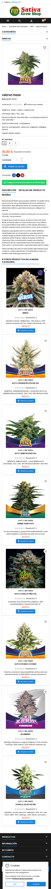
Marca (5, 99)
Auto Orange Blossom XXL (25, 383)
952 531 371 (16, 2)
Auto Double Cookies (25, 664)
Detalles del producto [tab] (32, 190)
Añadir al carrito (14, 166)
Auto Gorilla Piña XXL (25, 593)
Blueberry (25, 734)
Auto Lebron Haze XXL (25, 453)
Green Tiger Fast (25, 523)
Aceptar (36, 884)
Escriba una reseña (34, 104)
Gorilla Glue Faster (25, 804)
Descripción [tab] (9, 190)
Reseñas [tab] (6, 194)
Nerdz (25, 313)
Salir (15, 884)
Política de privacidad (22, 878)
